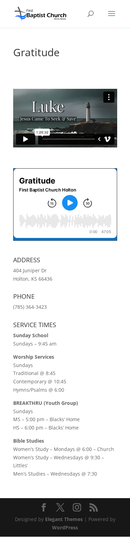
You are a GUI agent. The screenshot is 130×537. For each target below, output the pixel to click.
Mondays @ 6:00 (73, 449)
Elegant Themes (64, 519)
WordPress (65, 527)
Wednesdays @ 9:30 (77, 457)
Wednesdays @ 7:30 (74, 473)
